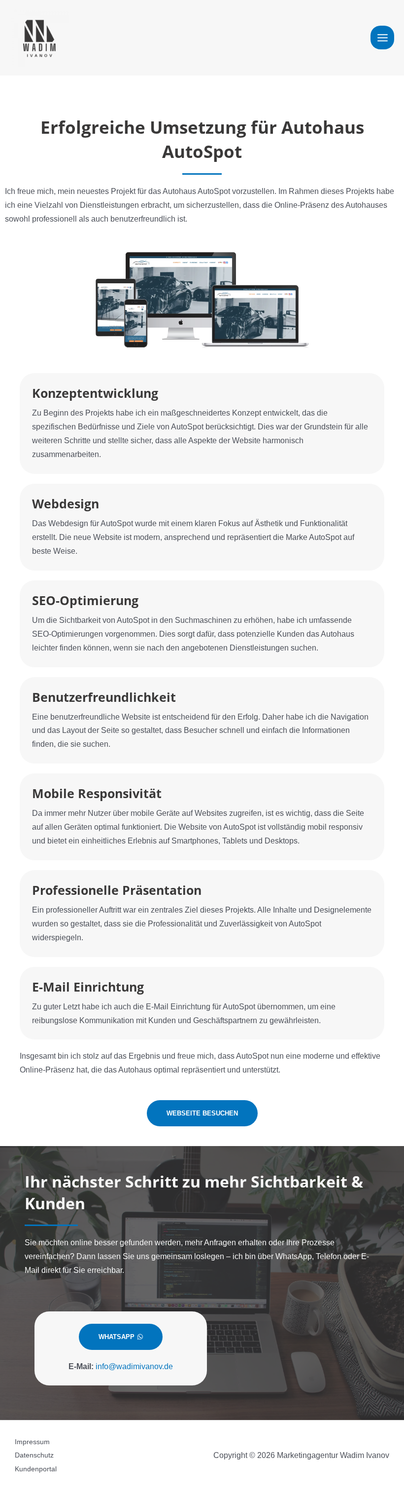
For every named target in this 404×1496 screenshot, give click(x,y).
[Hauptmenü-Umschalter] (382, 37)
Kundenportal (36, 1469)
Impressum (32, 1442)
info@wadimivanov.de (134, 1366)
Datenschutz (34, 1455)
